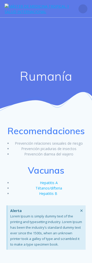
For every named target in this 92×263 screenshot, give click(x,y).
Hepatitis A (49, 182)
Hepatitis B (48, 193)
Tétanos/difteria (49, 188)
